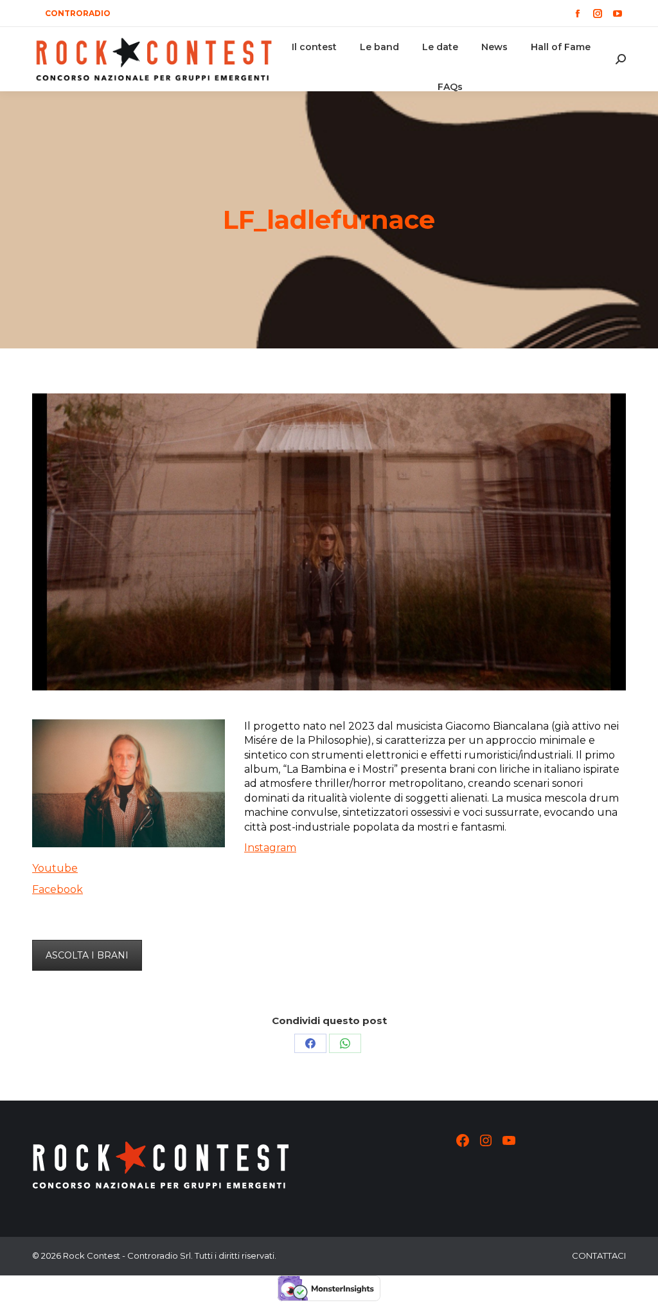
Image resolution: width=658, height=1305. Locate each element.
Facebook (57, 889)
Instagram (270, 848)
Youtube (55, 868)
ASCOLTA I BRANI (87, 955)
